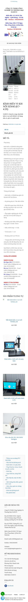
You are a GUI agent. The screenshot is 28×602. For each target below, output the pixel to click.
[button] (22, 58)
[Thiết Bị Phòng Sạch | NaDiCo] (14, 34)
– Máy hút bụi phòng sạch (13, 462)
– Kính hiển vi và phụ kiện (13, 465)
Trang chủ (6, 49)
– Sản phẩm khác (10, 492)
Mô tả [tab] (6, 129)
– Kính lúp (8, 471)
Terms (16, 594)
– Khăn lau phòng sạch (12, 490)
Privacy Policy (7, 594)
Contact (22, 594)
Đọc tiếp (14, 325)
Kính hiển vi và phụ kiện (15, 124)
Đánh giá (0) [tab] (8, 133)
